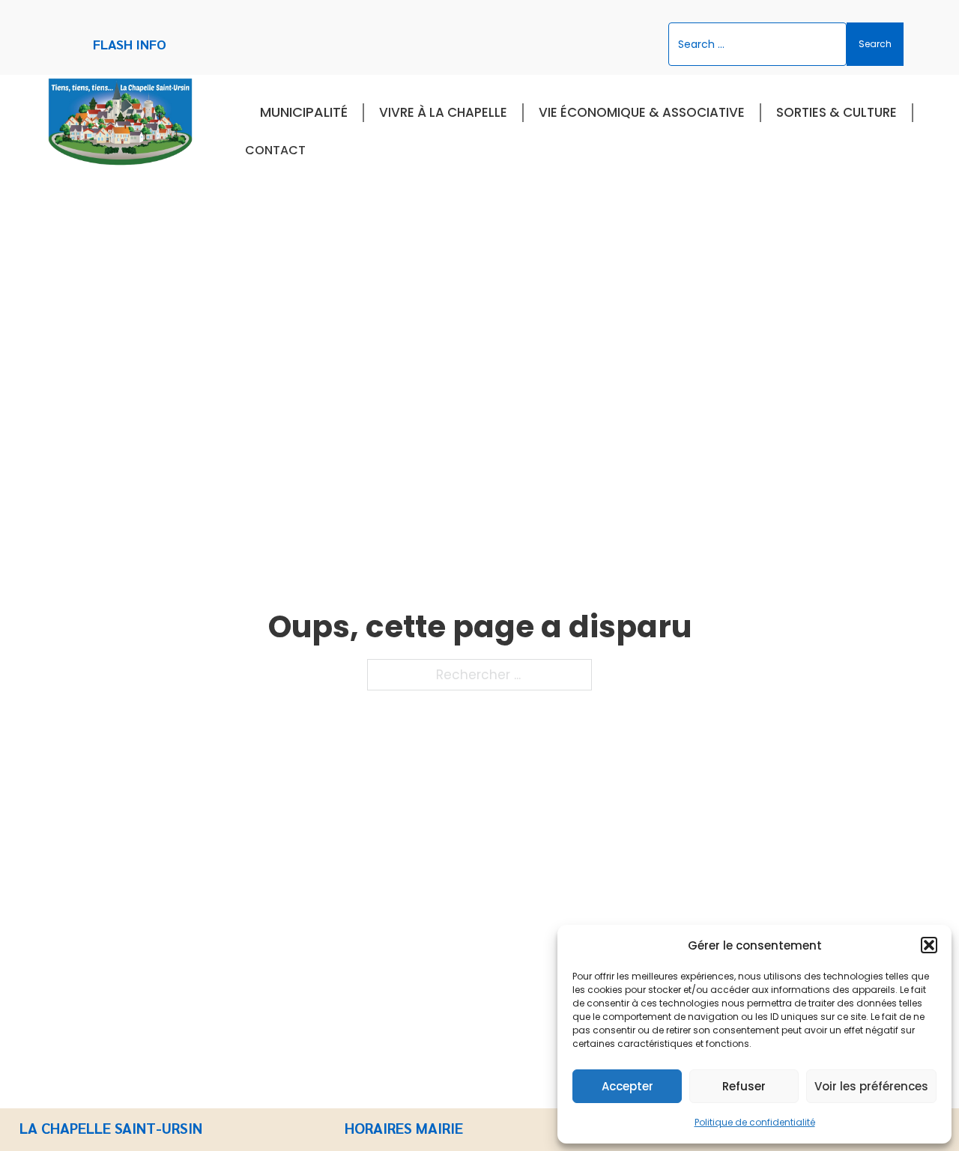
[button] (929, 945)
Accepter (627, 1086)
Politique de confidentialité (755, 1122)
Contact (275, 150)
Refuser (744, 1086)
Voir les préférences (871, 1086)
